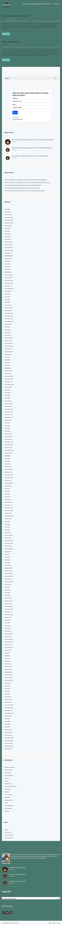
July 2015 (7, 554)
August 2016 (8, 518)
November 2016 (9, 510)
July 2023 (7, 294)
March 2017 (8, 499)
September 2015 (9, 548)
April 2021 (7, 365)
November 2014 (9, 576)
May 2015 (7, 559)
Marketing (7, 789)
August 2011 (8, 683)
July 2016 (7, 521)
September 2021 (9, 351)
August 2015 (8, 551)
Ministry (7, 792)
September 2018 (9, 450)
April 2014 (7, 595)
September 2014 (9, 581)
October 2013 (8, 611)
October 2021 (8, 349)
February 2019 (8, 436)
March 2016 (8, 532)
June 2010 (7, 721)
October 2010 (8, 710)
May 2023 (7, 299)
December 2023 (9, 280)
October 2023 (8, 285)
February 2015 (8, 568)
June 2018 (7, 458)
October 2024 (8, 253)
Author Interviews (9, 767)
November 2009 (9, 740)
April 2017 (7, 496)
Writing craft (8, 808)
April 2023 (7, 302)
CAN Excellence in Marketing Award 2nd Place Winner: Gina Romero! (22, 188)
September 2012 (9, 647)
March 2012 (8, 664)
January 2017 (8, 505)
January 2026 (8, 214)
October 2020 (8, 381)
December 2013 (9, 606)
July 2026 (7, 209)
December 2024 (9, 247)
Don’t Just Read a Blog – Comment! (15, 16)
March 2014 (8, 598)
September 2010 (9, 713)
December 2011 (9, 672)
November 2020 (9, 379)
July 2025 (7, 228)
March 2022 (8, 335)
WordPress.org (9, 837)
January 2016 (8, 538)
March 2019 (8, 433)
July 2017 (7, 488)
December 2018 (9, 442)
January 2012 (8, 669)
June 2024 (7, 264)
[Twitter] (47, 3)
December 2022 (9, 313)
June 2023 (7, 296)
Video (6, 803)
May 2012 (7, 658)
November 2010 (9, 707)
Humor (7, 781)
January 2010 (8, 735)
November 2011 (9, 674)
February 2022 (8, 338)
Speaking (7, 797)
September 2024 (9, 255)
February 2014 (8, 601)
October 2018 (8, 447)
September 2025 (9, 222)
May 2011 (7, 691)
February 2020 (9, 403)
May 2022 (7, 332)
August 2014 (8, 584)
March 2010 (8, 729)
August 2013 (8, 617)
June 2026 (7, 212)
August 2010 (8, 716)
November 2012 (9, 642)
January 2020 (8, 406)
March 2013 (8, 631)
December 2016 (9, 507)
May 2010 (7, 724)
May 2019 (7, 428)
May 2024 (7, 266)
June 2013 (7, 622)
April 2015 (7, 562)
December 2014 (9, 573)
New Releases (8, 794)
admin (9, 18)
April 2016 (7, 529)
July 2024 (7, 261)
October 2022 (8, 318)
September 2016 (9, 516)
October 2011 (8, 677)
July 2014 (7, 587)
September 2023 (9, 288)
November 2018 (9, 444)
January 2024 (8, 277)
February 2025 (8, 242)
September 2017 (9, 483)
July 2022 (7, 327)
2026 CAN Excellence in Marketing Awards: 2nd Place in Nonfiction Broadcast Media (26, 179)
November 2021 (9, 346)
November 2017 (9, 477)
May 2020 (7, 395)
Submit (15, 112)
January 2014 (8, 603)
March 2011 (8, 696)
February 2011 (8, 699)
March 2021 (8, 368)
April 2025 (7, 236)
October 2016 (8, 513)
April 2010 (7, 727)
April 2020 (7, 398)
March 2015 (8, 565)
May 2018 (7, 461)
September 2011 (9, 680)
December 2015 (9, 540)
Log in (6, 829)
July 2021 (7, 357)
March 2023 (8, 305)
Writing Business (9, 805)
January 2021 (8, 373)
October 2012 (8, 644)
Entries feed (8, 832)
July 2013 (7, 620)
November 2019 (9, 412)
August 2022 (8, 324)
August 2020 (8, 387)
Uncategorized (8, 800)
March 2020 (8, 401)
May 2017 (7, 494)
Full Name (15, 98)
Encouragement (9, 775)
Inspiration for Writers (11, 786)
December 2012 (9, 639)
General (7, 778)
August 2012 (8, 650)
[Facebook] (51, 3)
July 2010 (7, 718)
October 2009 (8, 743)
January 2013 (8, 636)
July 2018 (7, 455)
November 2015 (9, 543)
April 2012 (7, 661)
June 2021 (7, 359)
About (50, 922)
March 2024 (8, 272)
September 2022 (9, 321)
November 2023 (9, 283)
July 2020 (7, 390)
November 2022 (9, 316)
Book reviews (8, 770)
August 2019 (8, 420)
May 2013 (7, 625)
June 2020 (7, 392)
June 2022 (7, 329)
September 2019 (9, 417)
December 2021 (9, 343)
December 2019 (9, 409)
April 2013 (7, 628)
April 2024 (7, 269)
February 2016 (8, 535)
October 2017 (8, 480)
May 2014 (7, 592)
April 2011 (7, 694)
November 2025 (9, 220)
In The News (8, 783)
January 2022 (8, 340)
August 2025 (8, 225)
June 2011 (7, 688)
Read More (5, 33)
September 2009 (9, 746)
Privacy (58, 922)
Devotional (8, 772)
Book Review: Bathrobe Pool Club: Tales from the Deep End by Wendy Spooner (25, 190)
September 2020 (9, 384)
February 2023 (8, 307)
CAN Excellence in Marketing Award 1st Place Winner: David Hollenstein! (23, 185)
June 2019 (7, 425)
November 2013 (9, 609)
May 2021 (7, 362)
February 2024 (9, 275)
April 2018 (7, 464)
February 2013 (8, 633)
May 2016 (7, 527)
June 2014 (7, 590)
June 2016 (7, 524)
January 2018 (8, 472)
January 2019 (8, 439)
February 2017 (8, 502)
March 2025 (8, 239)
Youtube (7, 811)
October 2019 (8, 414)
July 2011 (7, 685)
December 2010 (9, 705)
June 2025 (7, 231)
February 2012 (8, 666)
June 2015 (7, 557)
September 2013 (9, 614)
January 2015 (8, 570)
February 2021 (8, 370)
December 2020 (9, 376)
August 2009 (8, 748)
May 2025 (7, 233)
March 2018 (8, 466)
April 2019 (7, 431)
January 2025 (8, 244)
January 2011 (8, 702)
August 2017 (8, 485)
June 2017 (7, 491)
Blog (54, 922)
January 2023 (8, 310)
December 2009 (9, 737)
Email (14, 104)
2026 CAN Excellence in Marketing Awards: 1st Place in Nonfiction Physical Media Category (27, 182)
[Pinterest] (45, 3)
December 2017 (9, 475)
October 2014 (8, 579)
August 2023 (8, 291)
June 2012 (7, 655)
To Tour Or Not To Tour (10, 42)
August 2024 (8, 258)
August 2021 (8, 354)
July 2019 (7, 422)
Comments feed (9, 835)
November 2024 (9, 250)
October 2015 (8, 546)
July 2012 (7, 653)
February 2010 (8, 732)
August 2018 (8, 453)
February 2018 (8, 469)
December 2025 (9, 217)
